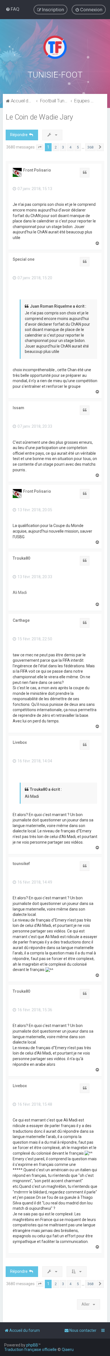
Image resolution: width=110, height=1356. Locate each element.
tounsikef (21, 863)
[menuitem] (12, 9)
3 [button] (63, 147)
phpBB (32, 1345)
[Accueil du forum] (55, 47)
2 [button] (56, 147)
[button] (39, 147)
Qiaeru (68, 1349)
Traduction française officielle (30, 1349)
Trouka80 (21, 558)
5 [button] (78, 147)
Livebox (20, 742)
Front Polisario (37, 170)
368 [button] (90, 147)
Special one (23, 259)
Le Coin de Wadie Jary (39, 117)
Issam (18, 408)
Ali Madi (20, 592)
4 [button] (70, 147)
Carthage (21, 620)
